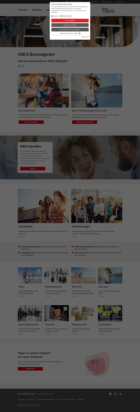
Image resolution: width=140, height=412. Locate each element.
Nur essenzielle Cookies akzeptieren (70, 29)
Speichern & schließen (70, 25)
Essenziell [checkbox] (56, 16)
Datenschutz (85, 37)
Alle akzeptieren (70, 20)
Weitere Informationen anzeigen (69, 33)
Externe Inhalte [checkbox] (66, 16)
